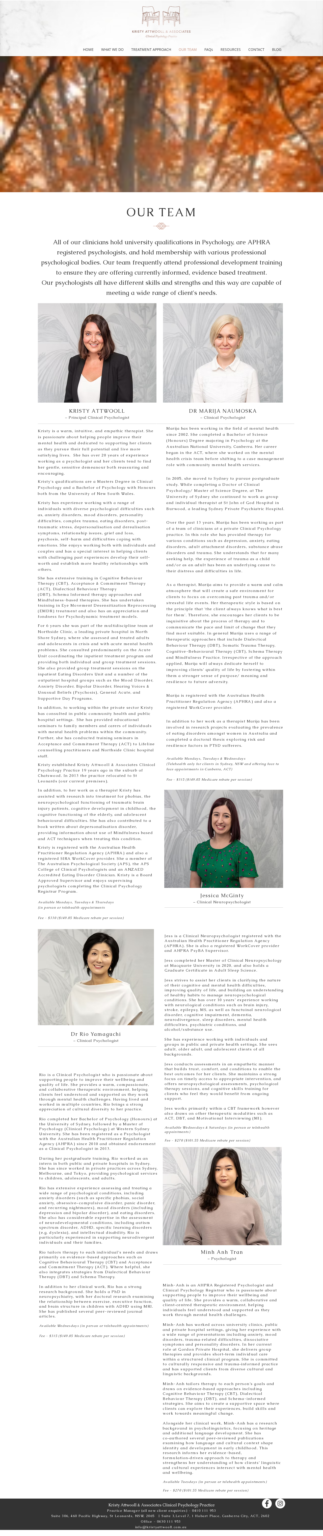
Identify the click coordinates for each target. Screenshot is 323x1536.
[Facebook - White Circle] (267, 1503)
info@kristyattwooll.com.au (161, 1527)
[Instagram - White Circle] (280, 1503)
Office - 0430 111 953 (161, 1521)
